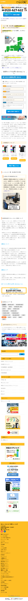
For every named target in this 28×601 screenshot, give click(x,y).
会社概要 (3, 544)
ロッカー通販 (4, 588)
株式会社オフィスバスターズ (19, 598)
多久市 (14, 317)
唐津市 (4, 308)
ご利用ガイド (5, 440)
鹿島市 (9, 308)
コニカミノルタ (5, 382)
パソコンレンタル (4, 573)
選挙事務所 (4, 372)
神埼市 (10, 306)
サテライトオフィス (6, 370)
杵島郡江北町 (16, 308)
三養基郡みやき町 (6, 315)
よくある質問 (4, 548)
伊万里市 (4, 306)
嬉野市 (4, 319)
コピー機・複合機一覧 (5, 537)
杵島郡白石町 (14, 310)
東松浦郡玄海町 (19, 304)
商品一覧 (4, 379)
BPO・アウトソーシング (7, 361)
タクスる (3, 541)
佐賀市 (4, 317)
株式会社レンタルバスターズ (15, 595)
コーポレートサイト (5, 575)
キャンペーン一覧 (6, 401)
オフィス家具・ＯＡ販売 (6, 580)
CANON (3, 388)
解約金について (4, 563)
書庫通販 (3, 590)
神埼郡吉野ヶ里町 (18, 306)
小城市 (23, 315)
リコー (3, 391)
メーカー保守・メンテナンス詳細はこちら (12, 67)
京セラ (3, 394)
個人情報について (4, 568)
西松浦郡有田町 (16, 315)
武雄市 (9, 317)
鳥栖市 (20, 317)
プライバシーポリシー (5, 553)
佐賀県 (4, 304)
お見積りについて (4, 566)
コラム (2, 546)
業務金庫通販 (4, 585)
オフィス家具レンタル (5, 571)
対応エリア (3, 551)
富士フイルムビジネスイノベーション (10, 385)
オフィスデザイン (4, 583)
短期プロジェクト (6, 364)
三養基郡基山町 (15, 313)
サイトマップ (4, 556)
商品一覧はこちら (14, 165)
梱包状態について (4, 561)
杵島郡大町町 (5, 310)
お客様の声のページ (8, 191)
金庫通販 (3, 582)
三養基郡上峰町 (6, 313)
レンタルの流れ (4, 536)
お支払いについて (4, 559)
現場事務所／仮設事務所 (7, 367)
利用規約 (3, 554)
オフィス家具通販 (4, 587)
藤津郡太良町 (11, 304)
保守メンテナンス (4, 542)
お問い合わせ (4, 549)
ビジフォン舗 (4, 592)
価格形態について (4, 565)
